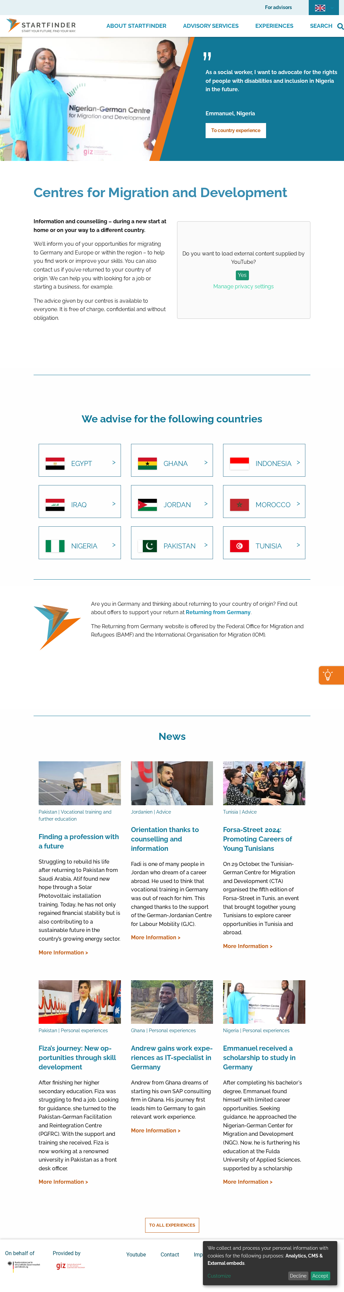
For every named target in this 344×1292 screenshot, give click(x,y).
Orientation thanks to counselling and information (165, 839)
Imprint (202, 1254)
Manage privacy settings (243, 286)
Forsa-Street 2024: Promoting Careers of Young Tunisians (257, 839)
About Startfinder (136, 25)
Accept (320, 1276)
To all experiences (172, 1225)
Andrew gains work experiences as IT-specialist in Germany (172, 1057)
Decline (298, 1276)
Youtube (136, 1254)
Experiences (274, 25)
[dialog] (270, 1263)
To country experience (235, 130)
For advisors (278, 7)
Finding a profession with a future (79, 841)
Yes (242, 275)
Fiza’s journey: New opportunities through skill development (77, 1057)
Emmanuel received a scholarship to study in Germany (259, 1057)
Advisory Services (211, 25)
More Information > (63, 952)
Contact (170, 1254)
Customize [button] (219, 1276)
